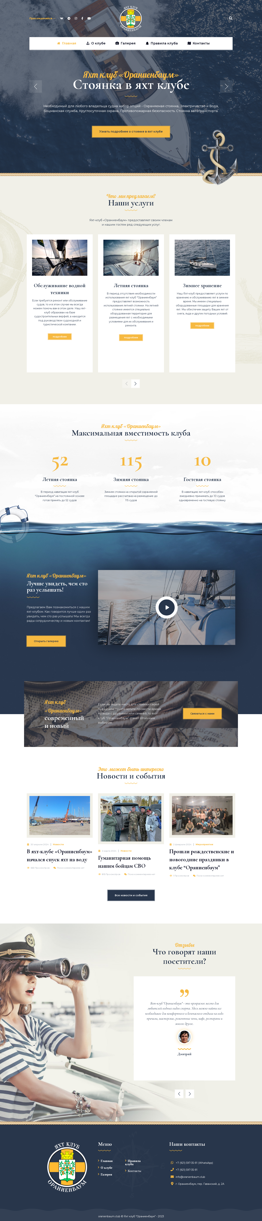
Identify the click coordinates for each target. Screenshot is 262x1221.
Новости (58, 844)
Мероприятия (204, 844)
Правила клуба (133, 1162)
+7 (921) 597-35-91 (186, 1169)
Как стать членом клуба (131, 131)
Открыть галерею (46, 641)
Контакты (134, 1170)
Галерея (106, 1174)
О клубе (106, 1167)
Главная (107, 1160)
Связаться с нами (202, 713)
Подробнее (60, 336)
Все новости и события (131, 895)
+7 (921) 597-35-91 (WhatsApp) (194, 1162)
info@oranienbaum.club (190, 1177)
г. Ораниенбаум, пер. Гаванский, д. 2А (200, 1184)
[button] (126, 384)
